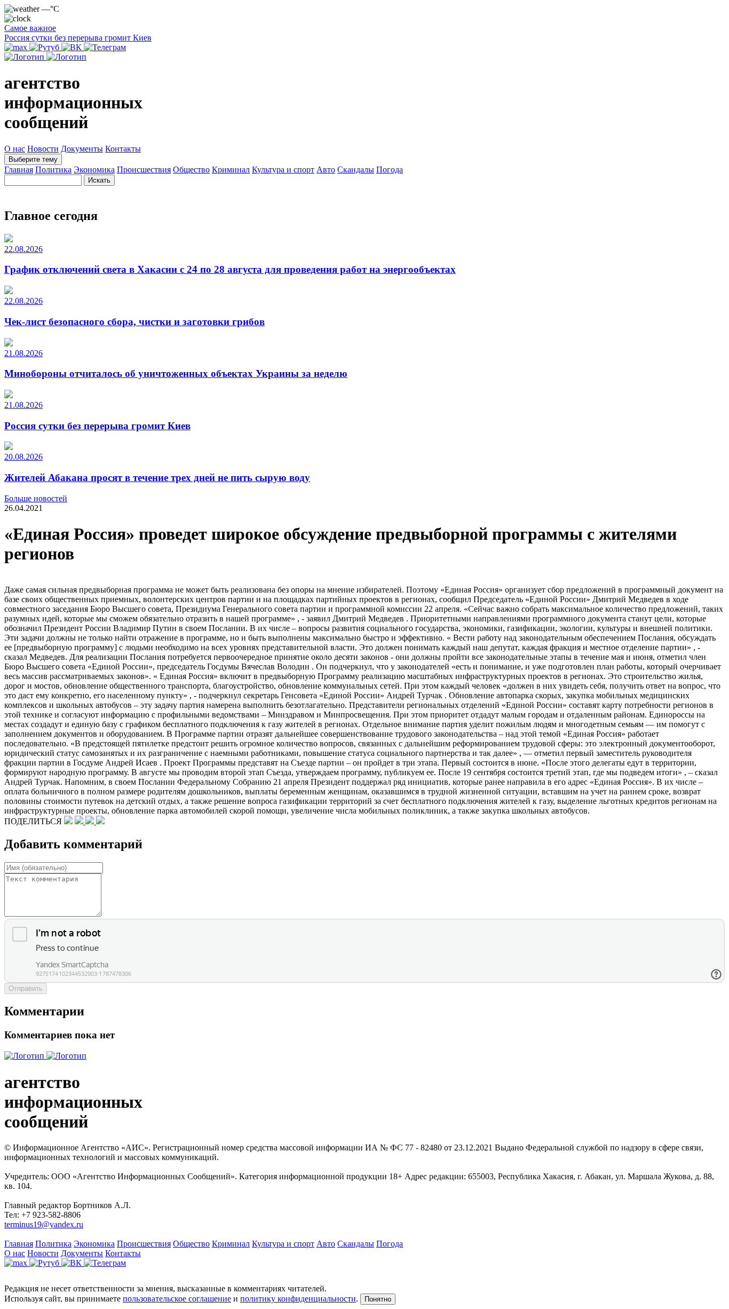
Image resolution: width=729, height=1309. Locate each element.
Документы (82, 148)
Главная (18, 169)
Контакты (123, 148)
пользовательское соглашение (177, 1298)
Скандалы (355, 169)
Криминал (231, 169)
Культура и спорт (283, 169)
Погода (389, 169)
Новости (43, 148)
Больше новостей (35, 498)
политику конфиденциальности (298, 1298)
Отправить (26, 988)
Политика (53, 169)
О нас (14, 148)
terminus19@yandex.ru (43, 1224)
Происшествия (144, 169)
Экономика (94, 169)
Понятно (377, 1299)
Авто (325, 169)
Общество (191, 169)
